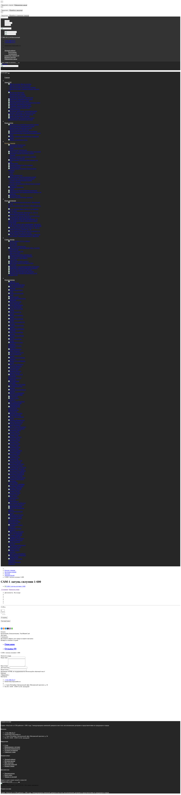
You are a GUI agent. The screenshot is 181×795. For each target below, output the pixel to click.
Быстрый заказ (5, 621)
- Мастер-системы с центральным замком (22, 87)
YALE (16, 396)
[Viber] (10, 628)
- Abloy (11, 148)
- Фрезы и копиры (14, 182)
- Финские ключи (14, 130)
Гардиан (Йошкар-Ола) (15, 422)
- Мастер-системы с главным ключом (20, 89)
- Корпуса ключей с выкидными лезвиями (22, 157)
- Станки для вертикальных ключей (20, 180)
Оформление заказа (20, 5)
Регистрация (12, 52)
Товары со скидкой (11, 777)
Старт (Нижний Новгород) (17, 545)
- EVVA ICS (12, 246)
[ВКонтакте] (1, 628)
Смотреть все (29, 97)
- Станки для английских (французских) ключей (24, 184)
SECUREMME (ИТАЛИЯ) (16, 385)
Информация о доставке (12, 747)
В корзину (4, 617)
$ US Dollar (8, 23)
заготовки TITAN (14, 491)
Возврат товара (9, 766)
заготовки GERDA (14, 452)
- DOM (10, 175)
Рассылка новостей (11, 764)
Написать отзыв (14, 589)
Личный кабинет (10, 759)
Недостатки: (5, 669)
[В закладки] (3, 614)
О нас (6, 745)
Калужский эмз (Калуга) (16, 505)
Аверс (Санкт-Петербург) (16, 401)
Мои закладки (9, 763)
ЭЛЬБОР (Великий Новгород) (14, 563)
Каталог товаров (10, 143)
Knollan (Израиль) (14, 351)
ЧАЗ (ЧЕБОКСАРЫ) (17, 556)
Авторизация (12, 54)
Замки (8, 82)
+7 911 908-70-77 (10, 40)
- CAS (10, 173)
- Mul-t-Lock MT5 (14, 253)
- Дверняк (11, 155)
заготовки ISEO (13, 456)
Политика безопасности (12, 748)
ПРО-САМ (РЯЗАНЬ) (15, 533)
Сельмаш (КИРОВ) (14, 537)
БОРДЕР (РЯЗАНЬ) (14, 415)
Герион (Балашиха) (14, 425)
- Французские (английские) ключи (20, 128)
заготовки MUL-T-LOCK (16, 469)
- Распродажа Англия (15, 146)
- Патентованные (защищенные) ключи (21, 126)
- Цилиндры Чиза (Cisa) (16, 97)
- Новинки (12, 158)
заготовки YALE (13, 494)
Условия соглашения (11, 750)
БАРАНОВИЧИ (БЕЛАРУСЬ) (13, 411)
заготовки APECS (14, 439)
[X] (8, 628)
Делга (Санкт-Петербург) (16, 428)
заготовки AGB (13, 435)
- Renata (11, 189)
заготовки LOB (13, 459)
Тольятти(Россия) (14, 548)
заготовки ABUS (13, 432)
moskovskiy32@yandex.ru (13, 45)
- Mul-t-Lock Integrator (15, 255)
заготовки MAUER (14, 462)
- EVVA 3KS (12, 244)
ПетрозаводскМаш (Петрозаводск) (14, 522)
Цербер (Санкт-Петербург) (16, 554)
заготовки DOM (13, 449)
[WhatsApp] (12, 628)
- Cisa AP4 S (12, 260)
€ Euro (7, 21)
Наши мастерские (10, 200)
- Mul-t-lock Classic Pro (15, 251)
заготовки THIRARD (15, 488)
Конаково (19, 506)
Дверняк (7, 574)
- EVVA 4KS (12, 243)
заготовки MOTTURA (15, 466)
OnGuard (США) (13, 369)
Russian (13, 32)
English (13, 34)
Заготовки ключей (10, 572)
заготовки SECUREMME (16, 484)
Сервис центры (9, 239)
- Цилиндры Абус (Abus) (16, 94)
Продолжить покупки (7, 5)
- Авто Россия (13, 150)
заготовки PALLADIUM (16, 472)
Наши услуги (9, 123)
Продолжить (4, 10)
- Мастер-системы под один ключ (19, 86)
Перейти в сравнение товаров (19, 15)
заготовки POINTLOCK (16, 479)
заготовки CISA (13, 442)
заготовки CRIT (13, 445)
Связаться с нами (10, 752)
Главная (7, 77)
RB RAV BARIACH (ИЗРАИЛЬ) (14, 378)
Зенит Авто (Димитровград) (13, 500)
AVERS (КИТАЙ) (14, 303)
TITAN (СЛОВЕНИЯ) (15, 395)
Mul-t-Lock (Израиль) (15, 366)
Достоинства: (5, 667)
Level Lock (20, 352)
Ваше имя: (4, 657)
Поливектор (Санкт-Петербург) (14, 529)
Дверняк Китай (9, 575)
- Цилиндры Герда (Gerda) (17, 96)
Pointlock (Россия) (14, 373)
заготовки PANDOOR (15, 476)
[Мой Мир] (6, 628)
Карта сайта (8, 775)
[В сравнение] (4, 614)
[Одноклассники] (4, 628)
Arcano (16, 297)
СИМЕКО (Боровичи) (15, 540)
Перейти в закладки (16, 10)
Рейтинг (3, 673)
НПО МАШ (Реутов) (15, 516)
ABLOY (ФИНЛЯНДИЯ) (16, 285)
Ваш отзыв (4, 666)
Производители (10, 280)
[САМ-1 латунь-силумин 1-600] (15, 586)
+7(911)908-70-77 (10, 42)
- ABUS (11, 172)
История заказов (10, 761)
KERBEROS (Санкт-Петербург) (15, 346)
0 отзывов (4, 589)
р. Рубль (7, 25)
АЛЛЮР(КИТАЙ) (14, 405)
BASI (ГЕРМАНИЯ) (14, 307)
